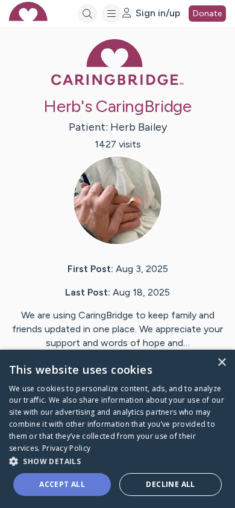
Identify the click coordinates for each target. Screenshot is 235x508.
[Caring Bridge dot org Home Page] (117, 82)
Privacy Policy (66, 448)
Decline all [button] (170, 484)
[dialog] (117, 429)
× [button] (221, 362)
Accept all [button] (62, 484)
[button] (117, 461)
